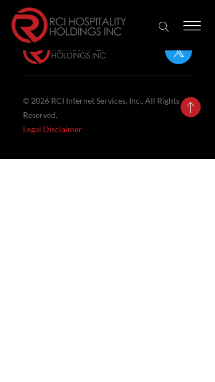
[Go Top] (191, 107)
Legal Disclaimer (52, 129)
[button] (164, 26)
